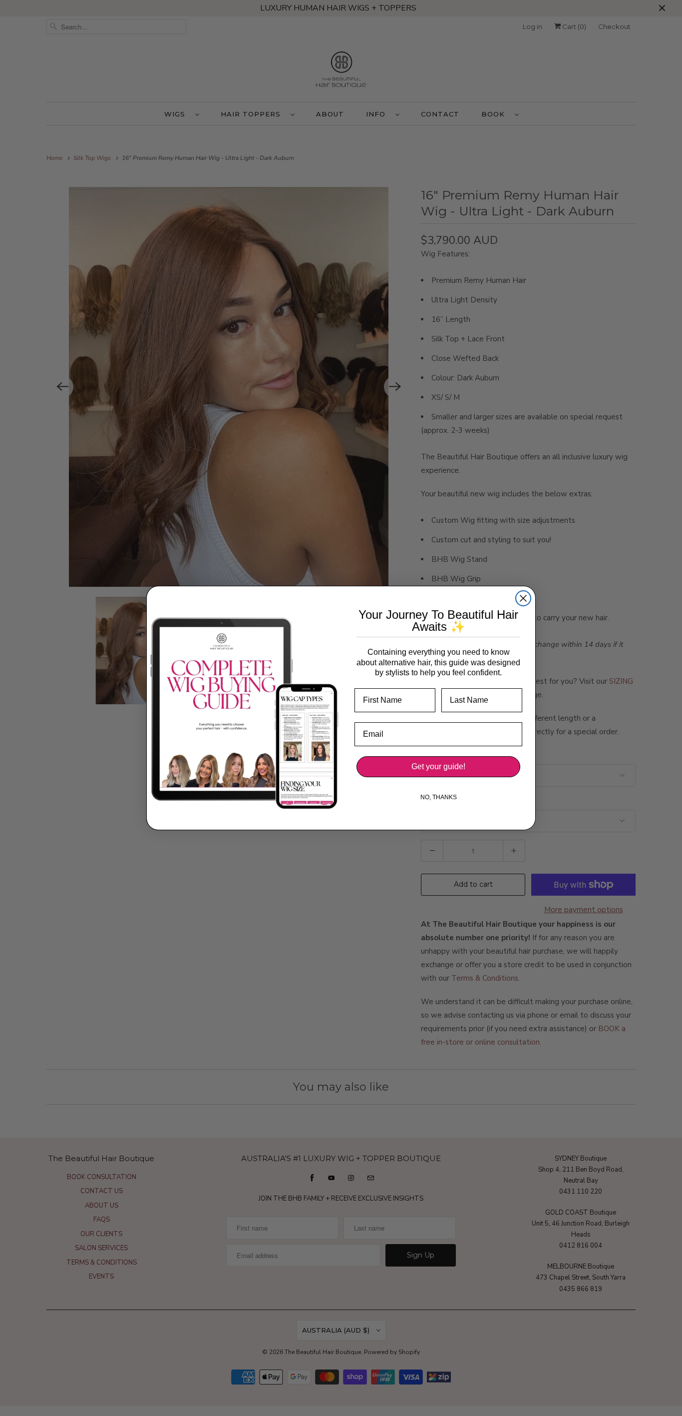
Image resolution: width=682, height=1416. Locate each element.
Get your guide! (438, 766)
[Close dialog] (523, 598)
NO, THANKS (438, 797)
